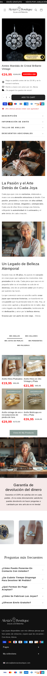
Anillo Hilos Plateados (12, 379)
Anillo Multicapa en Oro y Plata (32, 413)
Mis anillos (14, 336)
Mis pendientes (35, 341)
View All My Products (23, 433)
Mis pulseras (23, 345)
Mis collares (31, 336)
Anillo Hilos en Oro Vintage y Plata (32, 380)
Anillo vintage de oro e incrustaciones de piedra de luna (12, 414)
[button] (4, 10)
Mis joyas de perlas (14, 341)
